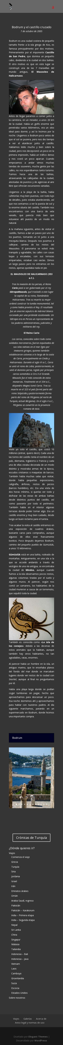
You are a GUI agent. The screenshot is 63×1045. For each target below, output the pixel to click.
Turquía (15, 866)
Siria (13, 871)
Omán (14, 895)
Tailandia (16, 949)
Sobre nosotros (17, 997)
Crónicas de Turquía (31, 837)
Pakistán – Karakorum (22, 910)
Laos (13, 968)
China (14, 934)
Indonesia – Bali (19, 954)
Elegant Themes (38, 1036)
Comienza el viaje (20, 857)
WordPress (40, 1040)
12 (46, 804)
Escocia (15, 988)
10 (41, 804)
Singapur (15, 939)
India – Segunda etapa (23, 920)
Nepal (14, 924)
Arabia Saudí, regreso (22, 900)
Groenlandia (17, 978)
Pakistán (15, 905)
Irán (13, 886)
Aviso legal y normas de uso (29, 1022)
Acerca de (41, 1018)
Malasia (15, 944)
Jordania (15, 876)
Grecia (14, 861)
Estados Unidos (19, 992)
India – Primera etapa (22, 915)
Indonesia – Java (19, 958)
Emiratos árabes (19, 891)
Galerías (27, 1018)
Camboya (16, 973)
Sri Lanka (16, 929)
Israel (14, 881)
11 (43, 804)
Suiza (14, 983)
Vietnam (15, 963)
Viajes (12, 853)
